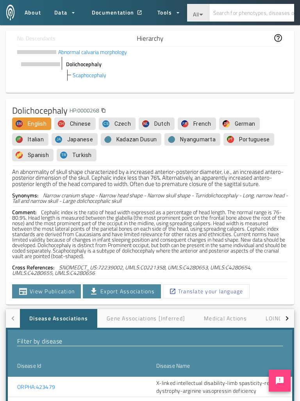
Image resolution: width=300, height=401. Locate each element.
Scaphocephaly (89, 75)
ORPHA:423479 (36, 387)
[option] (31, 123)
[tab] (58, 318)
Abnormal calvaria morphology (92, 52)
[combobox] (198, 13)
